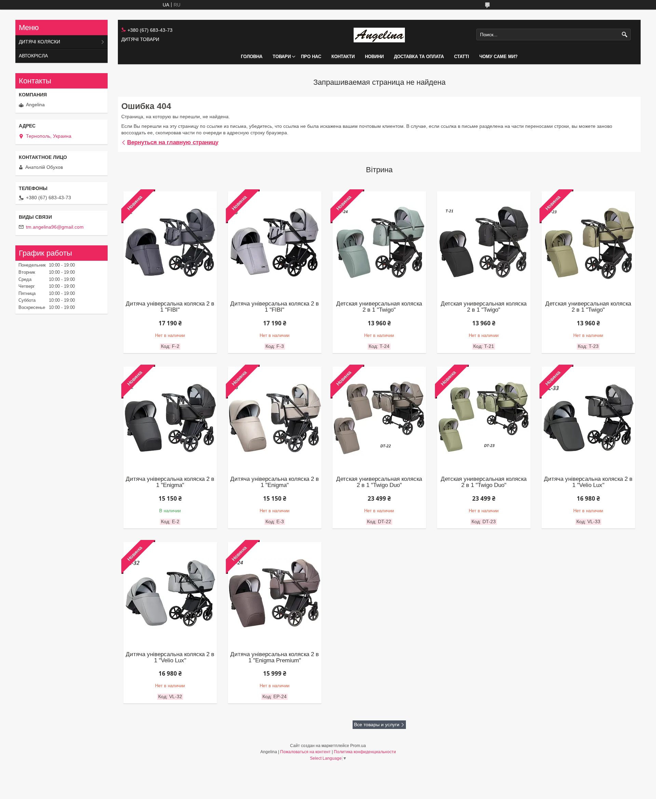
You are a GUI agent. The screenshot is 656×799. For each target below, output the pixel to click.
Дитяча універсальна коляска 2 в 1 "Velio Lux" (588, 482)
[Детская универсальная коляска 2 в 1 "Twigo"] (484, 242)
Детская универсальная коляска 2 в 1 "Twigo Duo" (379, 482)
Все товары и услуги (376, 724)
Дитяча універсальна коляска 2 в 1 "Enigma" (170, 482)
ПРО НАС (311, 56)
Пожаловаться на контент (305, 751)
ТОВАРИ (282, 56)
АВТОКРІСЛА (33, 55)
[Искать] (624, 34)
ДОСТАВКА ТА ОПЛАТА (419, 56)
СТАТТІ (461, 56)
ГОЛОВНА (251, 56)
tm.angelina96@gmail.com (55, 227)
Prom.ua (358, 745)
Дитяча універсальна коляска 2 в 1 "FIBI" (170, 307)
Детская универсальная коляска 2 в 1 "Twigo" (379, 307)
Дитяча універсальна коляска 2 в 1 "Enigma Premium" (274, 657)
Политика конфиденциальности (365, 751)
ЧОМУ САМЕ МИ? (498, 56)
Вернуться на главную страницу (172, 142)
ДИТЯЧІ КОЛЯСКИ (39, 41)
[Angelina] (379, 34)
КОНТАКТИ (343, 56)
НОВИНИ (374, 56)
